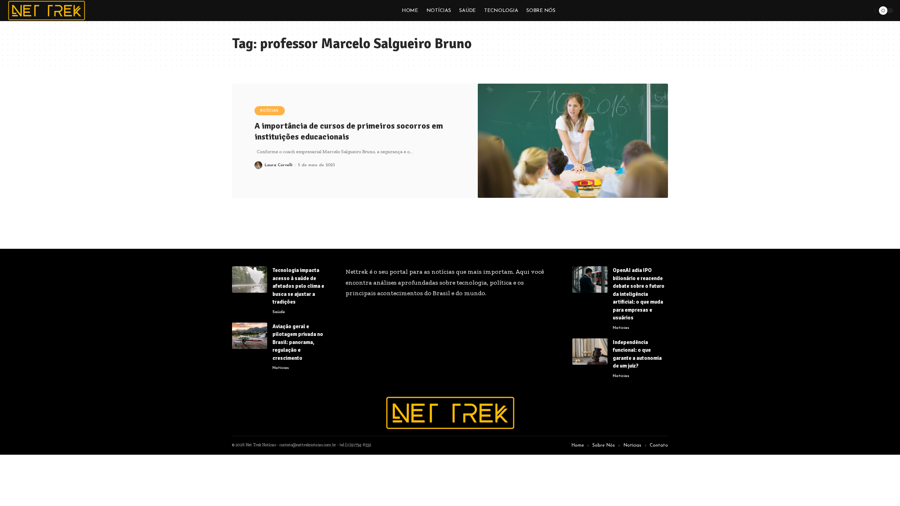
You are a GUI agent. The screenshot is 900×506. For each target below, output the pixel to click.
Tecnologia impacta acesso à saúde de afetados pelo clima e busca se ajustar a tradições (298, 286)
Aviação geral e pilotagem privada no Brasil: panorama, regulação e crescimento (297, 342)
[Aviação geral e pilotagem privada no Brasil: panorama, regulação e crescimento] (249, 336)
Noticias (621, 328)
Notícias (269, 110)
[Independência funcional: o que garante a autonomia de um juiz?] (590, 351)
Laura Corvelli (278, 165)
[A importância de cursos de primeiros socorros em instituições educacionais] (573, 141)
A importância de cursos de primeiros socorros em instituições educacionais (349, 131)
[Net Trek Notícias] (46, 10)
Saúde (278, 312)
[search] (869, 11)
